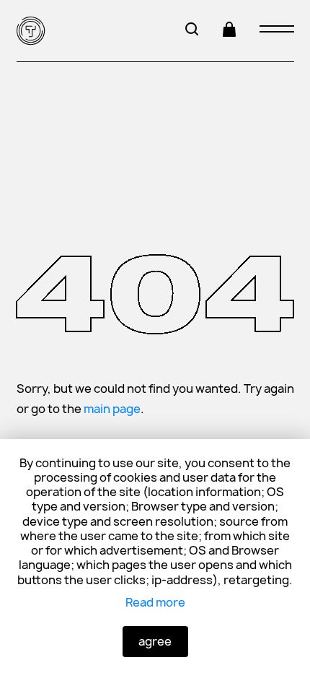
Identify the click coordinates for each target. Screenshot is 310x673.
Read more (155, 602)
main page (112, 408)
